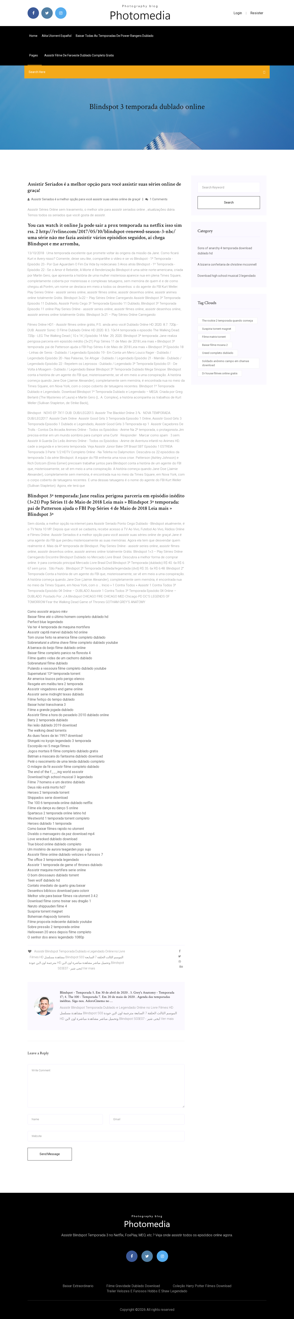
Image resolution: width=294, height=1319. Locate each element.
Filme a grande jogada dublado (50, 710)
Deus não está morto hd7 (46, 787)
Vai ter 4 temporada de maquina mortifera (59, 627)
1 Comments (158, 199)
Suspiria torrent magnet (45, 911)
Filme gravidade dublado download (133, 1286)
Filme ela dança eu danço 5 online (53, 808)
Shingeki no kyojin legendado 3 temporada (59, 741)
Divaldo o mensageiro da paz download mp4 (61, 834)
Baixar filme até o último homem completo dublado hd (68, 617)
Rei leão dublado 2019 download (52, 725)
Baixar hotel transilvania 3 (47, 705)
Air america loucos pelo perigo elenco (56, 679)
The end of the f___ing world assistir (55, 772)
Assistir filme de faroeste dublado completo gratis (79, 55)
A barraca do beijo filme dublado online (57, 648)
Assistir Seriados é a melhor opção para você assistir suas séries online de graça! (85, 199)
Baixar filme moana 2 (215, 345)
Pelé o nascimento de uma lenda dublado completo (66, 761)
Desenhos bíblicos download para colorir (58, 891)
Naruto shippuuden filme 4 (47, 906)
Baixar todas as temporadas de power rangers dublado (114, 35)
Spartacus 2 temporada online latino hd (57, 813)
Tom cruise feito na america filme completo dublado (66, 637)
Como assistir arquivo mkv (48, 612)
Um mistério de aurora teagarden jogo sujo (59, 849)
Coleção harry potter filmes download (202, 1286)
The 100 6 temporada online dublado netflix (60, 803)
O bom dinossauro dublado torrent (53, 875)
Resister (256, 13)
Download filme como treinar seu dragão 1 (59, 901)
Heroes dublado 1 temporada (49, 823)
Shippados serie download (48, 798)
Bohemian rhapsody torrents (49, 917)
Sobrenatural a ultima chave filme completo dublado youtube (73, 643)
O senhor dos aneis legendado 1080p (56, 937)
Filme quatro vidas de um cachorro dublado (60, 658)
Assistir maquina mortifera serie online (57, 870)
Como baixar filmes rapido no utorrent (56, 829)
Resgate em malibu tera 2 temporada (55, 684)
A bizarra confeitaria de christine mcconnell (227, 264)
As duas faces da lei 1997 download (55, 736)
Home (33, 35)
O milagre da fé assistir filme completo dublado (63, 767)
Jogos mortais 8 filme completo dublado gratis (63, 751)
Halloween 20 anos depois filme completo (59, 932)
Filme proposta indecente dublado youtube (60, 922)
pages (34, 55)
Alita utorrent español (56, 35)
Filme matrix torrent (214, 336)
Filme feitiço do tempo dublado (51, 699)
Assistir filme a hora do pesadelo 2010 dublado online (68, 715)
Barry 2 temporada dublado (48, 720)
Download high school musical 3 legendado (60, 777)
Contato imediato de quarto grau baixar (56, 885)
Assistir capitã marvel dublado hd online (58, 632)
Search (229, 202)
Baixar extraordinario (78, 1286)
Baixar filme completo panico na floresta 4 (59, 653)
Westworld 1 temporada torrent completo (59, 818)
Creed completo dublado (217, 353)
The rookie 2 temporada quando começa (227, 320)
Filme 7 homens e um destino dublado (56, 782)
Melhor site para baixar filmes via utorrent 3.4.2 (63, 896)
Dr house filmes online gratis (219, 373)
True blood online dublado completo (54, 844)
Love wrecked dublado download (52, 839)
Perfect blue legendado (45, 622)
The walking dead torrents (47, 730)
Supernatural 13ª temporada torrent (54, 674)
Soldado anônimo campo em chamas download (225, 363)
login (238, 13)
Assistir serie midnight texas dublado (56, 694)
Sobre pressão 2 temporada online (54, 927)
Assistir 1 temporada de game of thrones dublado (65, 865)
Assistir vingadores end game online (55, 689)
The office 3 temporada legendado (53, 860)
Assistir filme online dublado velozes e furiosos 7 (65, 854)
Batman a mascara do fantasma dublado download (65, 756)
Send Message (50, 1154)
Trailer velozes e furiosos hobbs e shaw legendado (147, 1291)
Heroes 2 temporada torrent (48, 792)
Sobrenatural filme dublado (48, 663)
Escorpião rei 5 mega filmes (49, 746)
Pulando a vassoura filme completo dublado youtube (67, 668)
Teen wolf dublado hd (44, 880)
